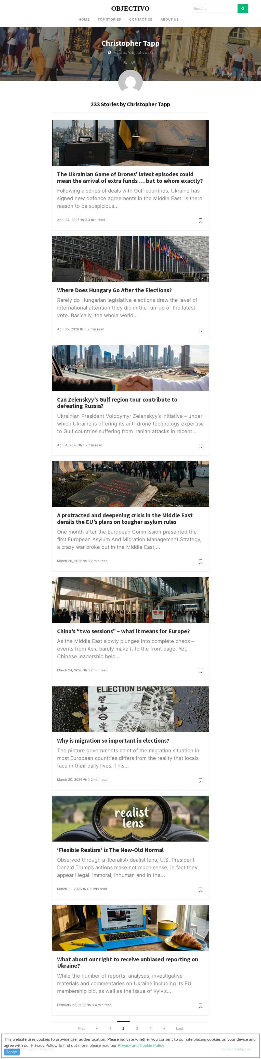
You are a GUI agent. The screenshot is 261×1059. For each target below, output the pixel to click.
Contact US (140, 19)
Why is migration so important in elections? (113, 740)
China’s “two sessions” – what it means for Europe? (123, 631)
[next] (164, 1028)
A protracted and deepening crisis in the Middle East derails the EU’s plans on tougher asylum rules (125, 518)
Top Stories (109, 19)
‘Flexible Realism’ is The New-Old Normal (110, 850)
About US (169, 19)
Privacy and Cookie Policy (141, 1045)
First (81, 1028)
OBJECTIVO (130, 8)
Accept (11, 1052)
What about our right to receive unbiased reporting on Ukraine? (127, 962)
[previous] (97, 1028)
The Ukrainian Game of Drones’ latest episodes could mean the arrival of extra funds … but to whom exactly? (130, 177)
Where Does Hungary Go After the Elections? (114, 290)
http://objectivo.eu (135, 52)
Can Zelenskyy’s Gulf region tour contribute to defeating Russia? (117, 403)
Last (179, 1028)
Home (84, 19)
